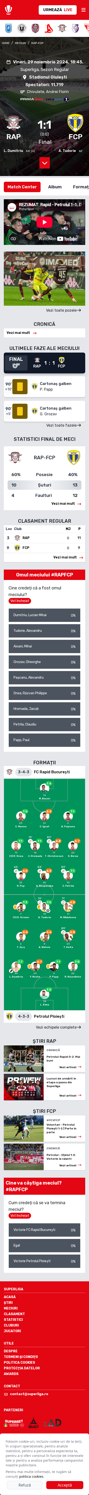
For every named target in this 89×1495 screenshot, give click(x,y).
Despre (11, 1351)
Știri (8, 1303)
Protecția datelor (22, 1368)
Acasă (10, 1297)
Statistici (13, 1320)
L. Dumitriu (13, 151)
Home (5, 43)
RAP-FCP (37, 43)
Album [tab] (55, 187)
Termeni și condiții (21, 1357)
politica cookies (31, 1476)
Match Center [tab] (22, 187)
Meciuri (11, 1308)
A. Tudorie (67, 151)
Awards (11, 1374)
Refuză (25, 1485)
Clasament (14, 1314)
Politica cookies (19, 1363)
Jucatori (12, 1331)
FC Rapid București (52, 772)
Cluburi (11, 1325)
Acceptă (65, 1485)
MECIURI (20, 43)
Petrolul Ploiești (49, 1016)
